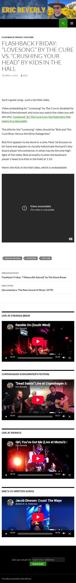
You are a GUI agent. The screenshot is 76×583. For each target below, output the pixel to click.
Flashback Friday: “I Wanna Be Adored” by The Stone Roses (34, 275)
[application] (38, 341)
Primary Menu (72, 23)
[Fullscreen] (69, 358)
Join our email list (21, 559)
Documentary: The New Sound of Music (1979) (27, 287)
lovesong (31, 258)
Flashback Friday (12, 37)
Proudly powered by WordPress (16, 578)
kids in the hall (13, 258)
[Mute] (64, 358)
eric (25, 75)
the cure (45, 258)
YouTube (28, 37)
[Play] (6, 358)
